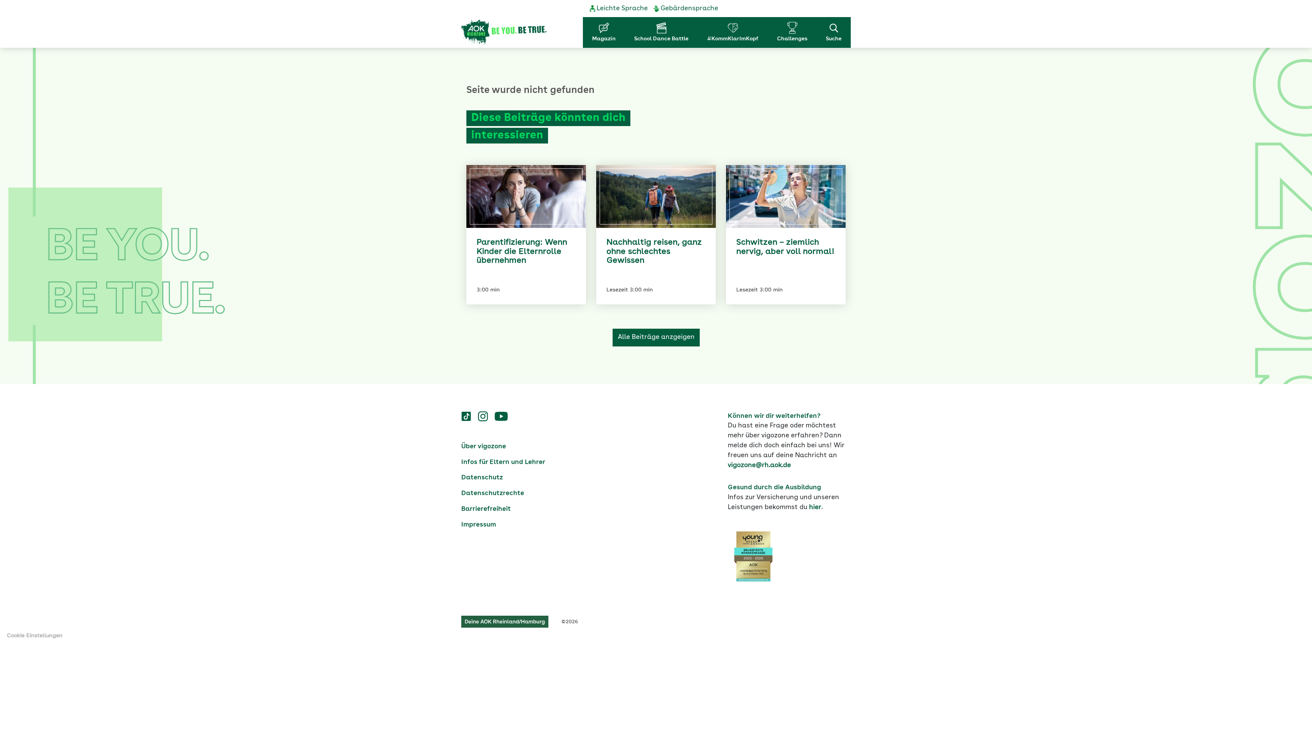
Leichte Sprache (622, 8)
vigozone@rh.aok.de (759, 465)
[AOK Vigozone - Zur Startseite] (504, 32)
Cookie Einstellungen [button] (35, 636)
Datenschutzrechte (492, 493)
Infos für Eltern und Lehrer (503, 462)
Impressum (478, 524)
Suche (834, 39)
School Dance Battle (661, 39)
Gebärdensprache (689, 8)
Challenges (792, 39)
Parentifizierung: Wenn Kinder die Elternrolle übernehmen (522, 251)
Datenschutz (482, 477)
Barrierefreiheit (486, 509)
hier (815, 507)
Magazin (604, 39)
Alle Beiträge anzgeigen (656, 337)
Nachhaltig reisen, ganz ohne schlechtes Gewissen (654, 251)
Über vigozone (483, 446)
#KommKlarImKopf (732, 39)
